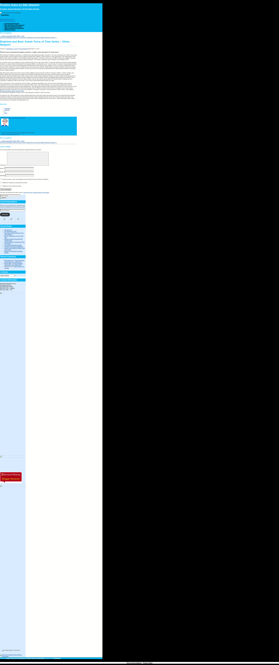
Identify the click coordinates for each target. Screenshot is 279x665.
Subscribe (5, 214)
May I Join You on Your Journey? (14, 25)
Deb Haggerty (24, 49)
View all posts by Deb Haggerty (10, 134)
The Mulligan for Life (10, 231)
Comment (3, 165)
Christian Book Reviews (11, 23)
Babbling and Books (13, 118)
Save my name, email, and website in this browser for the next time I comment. (25, 179)
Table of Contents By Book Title (14, 28)
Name (2, 168)
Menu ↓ (7, 15)
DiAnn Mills (7, 263)
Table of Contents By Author (13, 26)
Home (3, 15)
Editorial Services (9, 30)
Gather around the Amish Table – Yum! (12, 36)
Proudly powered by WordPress (35, 658)
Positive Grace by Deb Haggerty (20, 4)
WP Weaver (57, 658)
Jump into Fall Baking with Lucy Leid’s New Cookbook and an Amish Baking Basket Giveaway (28, 37)
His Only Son (8, 230)
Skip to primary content (7, 19)
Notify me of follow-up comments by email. (15, 182)
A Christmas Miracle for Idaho (13, 245)
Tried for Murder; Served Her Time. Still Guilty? (14, 261)
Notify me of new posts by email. (12, 186)
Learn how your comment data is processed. (36, 192)
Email (2, 172)
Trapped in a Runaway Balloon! (13, 246)
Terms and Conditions (134, 663)
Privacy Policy (147, 663)
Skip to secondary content (7, 21)
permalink (22, 118)
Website (2, 175)
